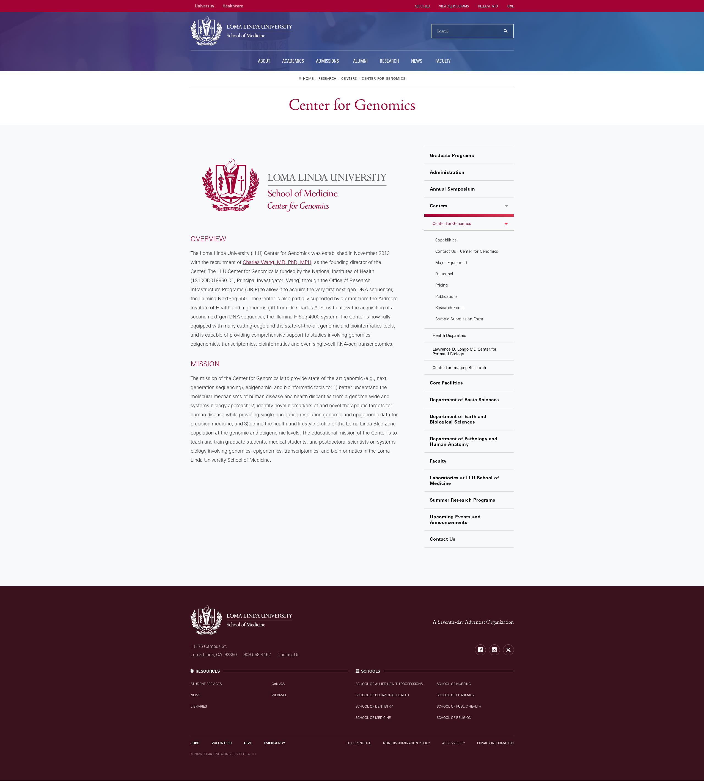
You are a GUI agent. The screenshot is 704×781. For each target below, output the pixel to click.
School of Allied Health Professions (389, 684)
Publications (446, 296)
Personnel (444, 273)
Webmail (279, 695)
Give (510, 6)
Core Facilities (446, 383)
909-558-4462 (257, 654)
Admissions (327, 61)
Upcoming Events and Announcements (455, 519)
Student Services (206, 684)
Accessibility (453, 743)
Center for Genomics (452, 223)
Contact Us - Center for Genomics (466, 251)
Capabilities (446, 240)
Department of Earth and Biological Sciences (458, 419)
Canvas (278, 684)
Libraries (199, 706)
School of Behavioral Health (382, 695)
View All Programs (453, 6)
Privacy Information (495, 743)
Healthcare (232, 6)
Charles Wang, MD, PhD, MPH (277, 262)
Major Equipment (451, 262)
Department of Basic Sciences (464, 399)
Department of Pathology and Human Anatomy (463, 441)
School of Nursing (454, 684)
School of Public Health (459, 706)
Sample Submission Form (459, 319)
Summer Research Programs (463, 500)
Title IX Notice (358, 743)
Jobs (195, 743)
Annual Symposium (452, 189)
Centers (439, 205)
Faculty (442, 61)
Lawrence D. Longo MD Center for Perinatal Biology (465, 351)
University (204, 6)
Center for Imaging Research (459, 367)
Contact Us (443, 539)
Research (389, 61)
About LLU (422, 6)
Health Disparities (449, 335)
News (416, 61)
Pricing (441, 285)
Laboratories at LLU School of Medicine (464, 480)
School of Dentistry (374, 706)
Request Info (487, 6)
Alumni (360, 61)
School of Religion (454, 718)
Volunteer (221, 743)
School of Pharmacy (455, 695)
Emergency (274, 743)
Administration (447, 172)
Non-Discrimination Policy (406, 743)
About (264, 61)
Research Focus (450, 307)
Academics (293, 61)
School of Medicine (373, 718)
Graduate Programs (452, 155)
